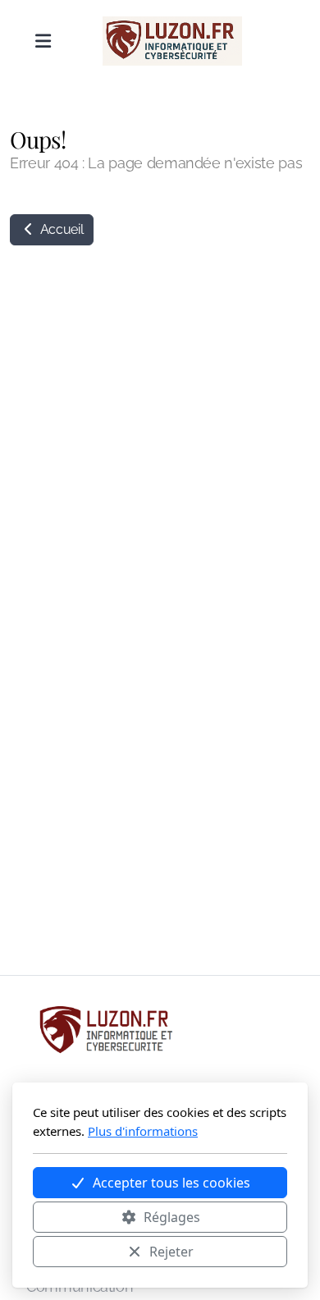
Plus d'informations (143, 1131)
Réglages (172, 1217)
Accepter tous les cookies (171, 1183)
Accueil (60, 229)
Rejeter (171, 1252)
